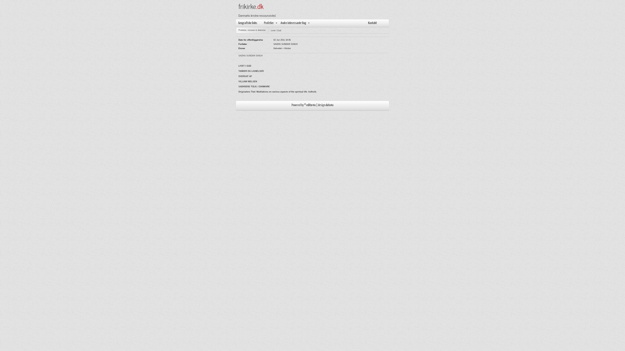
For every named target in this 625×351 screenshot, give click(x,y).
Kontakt (372, 23)
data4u (329, 105)
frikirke (251, 6)
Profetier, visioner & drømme (251, 30)
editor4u (311, 105)
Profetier (269, 23)
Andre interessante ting (293, 23)
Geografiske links (247, 23)
